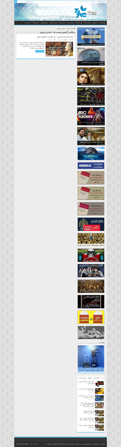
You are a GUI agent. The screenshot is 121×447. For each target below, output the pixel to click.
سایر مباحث (28, 22)
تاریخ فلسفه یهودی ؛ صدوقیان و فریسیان (88, 412)
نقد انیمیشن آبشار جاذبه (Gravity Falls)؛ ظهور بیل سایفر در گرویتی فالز (87, 404)
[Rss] (32, 2)
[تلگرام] (26, 2)
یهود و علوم (62, 22)
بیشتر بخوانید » (39, 51)
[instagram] (28, 2)
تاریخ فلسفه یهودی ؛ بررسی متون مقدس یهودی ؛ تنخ (86, 419)
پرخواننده (96, 378)
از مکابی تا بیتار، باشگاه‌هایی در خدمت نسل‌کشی (86, 397)
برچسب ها (83, 378)
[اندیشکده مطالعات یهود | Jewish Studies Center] (60, 12)
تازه (102, 378)
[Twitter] (30, 2)
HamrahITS (25, 444)
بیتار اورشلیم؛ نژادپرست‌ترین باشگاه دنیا (86, 389)
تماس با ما (81, 1)
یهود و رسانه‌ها (54, 22)
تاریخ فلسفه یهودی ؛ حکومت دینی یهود (86, 426)
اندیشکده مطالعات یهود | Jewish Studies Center (66, 444)
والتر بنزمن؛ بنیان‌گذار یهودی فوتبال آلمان (86, 382)
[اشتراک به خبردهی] (16, 33)
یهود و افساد (70, 22)
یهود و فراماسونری (61, 40)
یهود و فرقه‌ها (79, 22)
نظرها (89, 378)
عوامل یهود (35, 22)
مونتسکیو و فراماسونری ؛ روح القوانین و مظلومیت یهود (55, 37)
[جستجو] (15, 1)
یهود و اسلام (87, 22)
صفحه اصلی (92, 1)
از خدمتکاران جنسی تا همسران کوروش (92, 84)
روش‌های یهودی (44, 22)
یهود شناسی (102, 22)
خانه (72, 29)
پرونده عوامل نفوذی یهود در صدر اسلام (92, 104)
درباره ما (86, 1)
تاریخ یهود (95, 22)
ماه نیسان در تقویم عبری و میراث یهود (92, 44)
